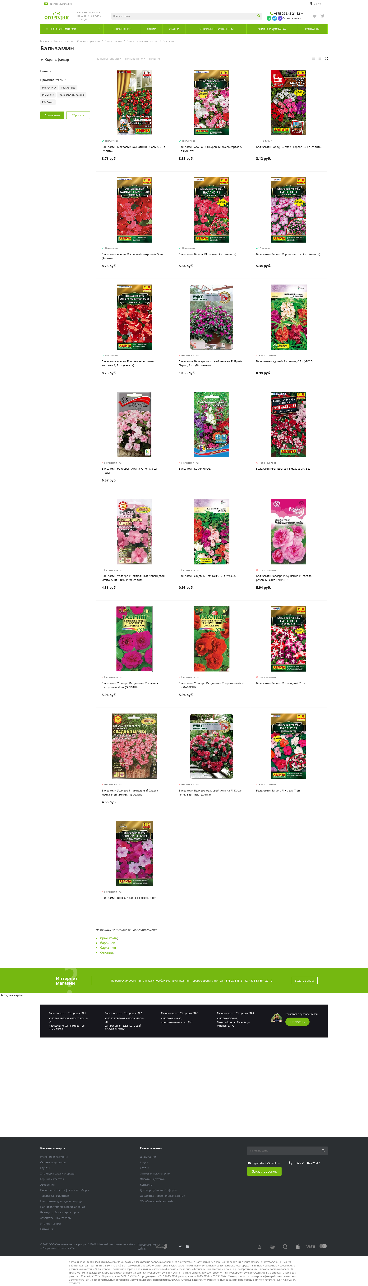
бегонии (106, 952)
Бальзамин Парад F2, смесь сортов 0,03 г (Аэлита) (288, 147)
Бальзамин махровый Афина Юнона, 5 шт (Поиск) (129, 470)
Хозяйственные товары (55, 1218)
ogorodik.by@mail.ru (61, 3)
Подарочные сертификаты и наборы (64, 1190)
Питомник (46, 1229)
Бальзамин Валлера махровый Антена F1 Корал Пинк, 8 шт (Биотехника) (210, 792)
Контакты (146, 1184)
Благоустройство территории (59, 1212)
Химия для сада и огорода (57, 1173)
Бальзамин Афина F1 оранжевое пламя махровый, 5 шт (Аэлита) (128, 363)
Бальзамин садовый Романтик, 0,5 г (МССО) (284, 361)
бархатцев (108, 948)
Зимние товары (50, 1223)
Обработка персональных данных (162, 1195)
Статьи (144, 1168)
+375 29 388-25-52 (59, 1018)
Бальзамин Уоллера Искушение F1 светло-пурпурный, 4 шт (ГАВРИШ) (130, 685)
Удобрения (47, 1184)
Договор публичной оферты (158, 1190)
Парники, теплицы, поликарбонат (62, 1207)
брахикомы (108, 938)
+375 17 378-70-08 (115, 1018)
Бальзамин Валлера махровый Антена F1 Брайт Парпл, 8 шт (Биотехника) (210, 363)
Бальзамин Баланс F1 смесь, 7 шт (278, 790)
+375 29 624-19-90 (171, 1018)
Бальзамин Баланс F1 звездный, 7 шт (280, 683)
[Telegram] (274, 18)
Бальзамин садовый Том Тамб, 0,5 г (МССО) (207, 576)
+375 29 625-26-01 (227, 1018)
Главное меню (151, 1148)
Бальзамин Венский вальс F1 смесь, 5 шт (129, 898)
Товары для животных (54, 1195)
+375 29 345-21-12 (287, 13)
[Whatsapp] (269, 18)
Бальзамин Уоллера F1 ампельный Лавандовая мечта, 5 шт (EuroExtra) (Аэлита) (133, 578)
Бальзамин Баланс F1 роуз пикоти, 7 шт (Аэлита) (288, 254)
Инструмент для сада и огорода (61, 1201)
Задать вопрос (304, 980)
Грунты (45, 1168)
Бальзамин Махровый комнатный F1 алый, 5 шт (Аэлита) (133, 149)
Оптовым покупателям (155, 1173)
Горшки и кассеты (52, 1179)
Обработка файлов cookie (156, 1201)
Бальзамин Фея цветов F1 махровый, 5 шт (284, 468)
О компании (148, 1157)
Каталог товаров (52, 1148)
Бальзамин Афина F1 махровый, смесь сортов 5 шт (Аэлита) (210, 149)
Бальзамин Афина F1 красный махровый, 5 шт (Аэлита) (132, 256)
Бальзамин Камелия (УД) (195, 468)
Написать (297, 1022)
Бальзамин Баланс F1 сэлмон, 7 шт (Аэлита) (207, 254)
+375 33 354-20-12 (260, 980)
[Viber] (280, 18)
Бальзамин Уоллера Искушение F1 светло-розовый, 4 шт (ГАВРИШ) (284, 578)
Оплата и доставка (152, 1179)
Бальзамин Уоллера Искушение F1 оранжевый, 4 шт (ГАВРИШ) (211, 685)
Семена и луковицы (53, 1162)
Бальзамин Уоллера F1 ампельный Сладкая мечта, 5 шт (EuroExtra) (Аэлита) (130, 792)
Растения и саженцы (54, 1157)
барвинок (107, 943)
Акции (144, 1162)
